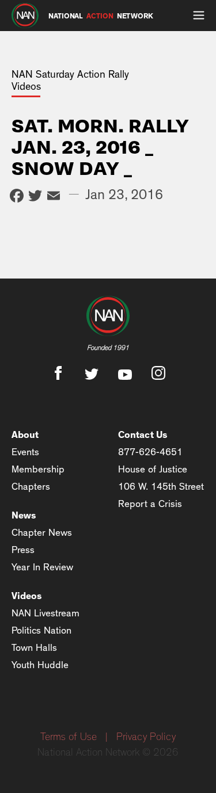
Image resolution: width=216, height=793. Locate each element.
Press (23, 550)
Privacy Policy (146, 737)
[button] (198, 15)
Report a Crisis (150, 504)
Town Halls (34, 648)
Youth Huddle (40, 665)
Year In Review (42, 567)
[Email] (53, 197)
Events (25, 452)
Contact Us (143, 435)
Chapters (31, 486)
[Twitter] (35, 197)
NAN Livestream (45, 613)
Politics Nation (41, 630)
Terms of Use (68, 737)
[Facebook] (16, 197)
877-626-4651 (150, 452)
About (25, 435)
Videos (27, 596)
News (24, 515)
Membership (38, 469)
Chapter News (42, 532)
